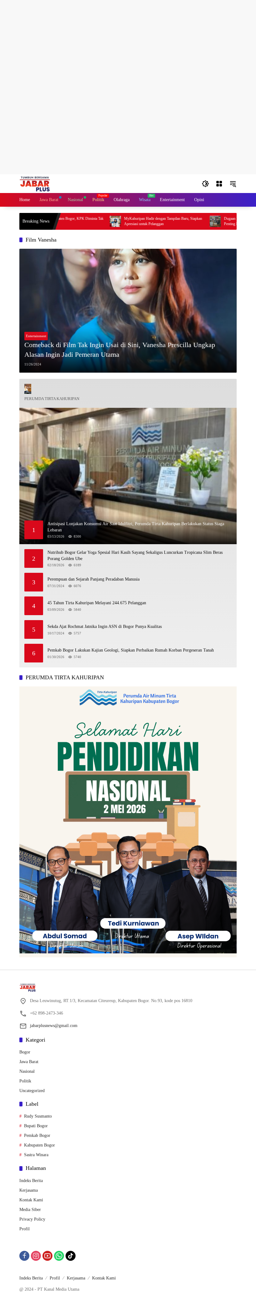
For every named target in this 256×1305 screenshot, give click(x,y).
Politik (25, 1081)
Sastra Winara (36, 1154)
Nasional (27, 1071)
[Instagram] (36, 1256)
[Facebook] (24, 1256)
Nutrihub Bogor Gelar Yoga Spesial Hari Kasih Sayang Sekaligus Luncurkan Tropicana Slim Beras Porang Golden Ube (135, 555)
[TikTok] (71, 1256)
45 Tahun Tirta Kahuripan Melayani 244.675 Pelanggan (96, 603)
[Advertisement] (128, 43)
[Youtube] (47, 1256)
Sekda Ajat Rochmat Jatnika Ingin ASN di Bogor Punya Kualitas (104, 626)
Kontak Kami (31, 1200)
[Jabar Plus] (42, 183)
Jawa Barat (28, 1061)
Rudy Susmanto (38, 1116)
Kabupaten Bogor (39, 1145)
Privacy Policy (32, 1219)
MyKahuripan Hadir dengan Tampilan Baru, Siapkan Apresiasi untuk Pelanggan (137, 221)
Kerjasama (28, 1190)
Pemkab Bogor (37, 1135)
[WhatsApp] (59, 1256)
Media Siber (30, 1209)
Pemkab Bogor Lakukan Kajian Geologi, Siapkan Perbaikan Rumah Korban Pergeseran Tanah (130, 650)
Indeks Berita (31, 1180)
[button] (205, 183)
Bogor (24, 1052)
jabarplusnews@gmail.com (53, 1025)
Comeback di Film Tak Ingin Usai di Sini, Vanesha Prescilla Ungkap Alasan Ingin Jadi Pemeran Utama (119, 349)
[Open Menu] (219, 183)
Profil (24, 1229)
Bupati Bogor (36, 1126)
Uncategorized (32, 1090)
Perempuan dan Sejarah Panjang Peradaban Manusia (93, 579)
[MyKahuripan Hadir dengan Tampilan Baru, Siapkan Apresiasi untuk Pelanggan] (89, 221)
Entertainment (36, 336)
